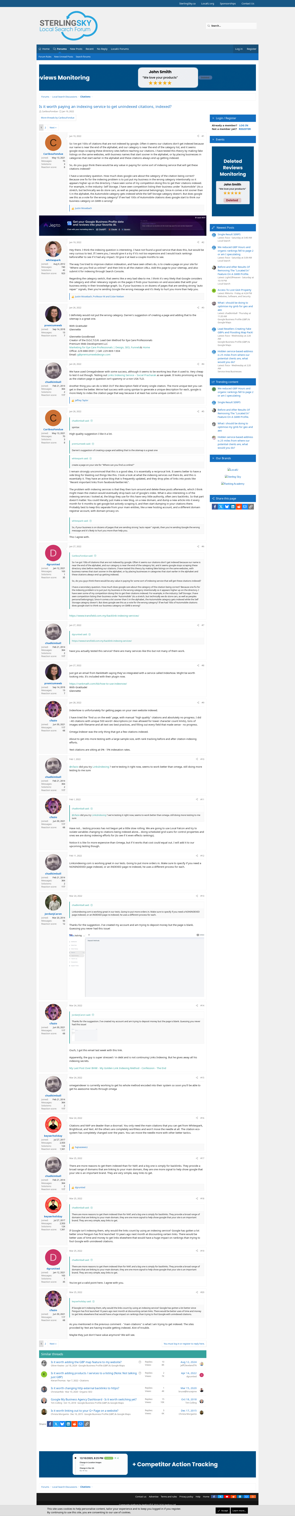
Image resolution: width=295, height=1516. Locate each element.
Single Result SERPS (229, 234)
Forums (62, 48)
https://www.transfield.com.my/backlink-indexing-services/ (104, 615)
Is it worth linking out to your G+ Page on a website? (84, 1411)
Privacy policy (186, 1496)
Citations (84, 1380)
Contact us (140, 1496)
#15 (202, 1077)
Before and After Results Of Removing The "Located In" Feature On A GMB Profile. (234, 270)
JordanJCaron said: (81, 1014)
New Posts (76, 48)
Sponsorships (228, 3)
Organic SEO (86, 1391)
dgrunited (191, 1376)
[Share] (198, 136)
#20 (202, 1292)
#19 (202, 1250)
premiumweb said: (81, 443)
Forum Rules (45, 56)
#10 (202, 759)
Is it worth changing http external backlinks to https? (85, 1388)
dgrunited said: (79, 634)
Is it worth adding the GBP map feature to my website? (86, 1362)
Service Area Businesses (230, 371)
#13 (202, 895)
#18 (202, 1198)
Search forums (83, 56)
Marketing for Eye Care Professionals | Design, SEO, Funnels (104, 347)
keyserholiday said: (81, 1301)
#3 (203, 307)
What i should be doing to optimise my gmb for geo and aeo (235, 306)
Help (198, 1496)
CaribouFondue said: (82, 555)
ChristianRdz (57, 1391)
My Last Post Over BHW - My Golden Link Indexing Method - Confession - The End (117, 1068)
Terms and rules (169, 1496)
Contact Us (248, 3)
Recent (90, 48)
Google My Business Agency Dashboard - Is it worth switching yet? (94, 1399)
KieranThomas (58, 1380)
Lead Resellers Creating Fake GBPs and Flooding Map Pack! (235, 330)
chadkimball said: (80, 420)
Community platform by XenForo (147, 1504)
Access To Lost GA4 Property (234, 290)
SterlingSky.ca (187, 3)
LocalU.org (207, 3)
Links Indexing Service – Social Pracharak (132, 375)
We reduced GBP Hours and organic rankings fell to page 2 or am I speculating (236, 250)
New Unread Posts (63, 56)
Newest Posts (225, 227)
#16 (202, 1117)
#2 (203, 242)
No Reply (102, 48)
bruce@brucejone (188, 1391)
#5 (203, 411)
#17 (202, 1158)
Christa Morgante (60, 1414)
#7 (203, 625)
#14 (202, 1005)
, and (99, 296)
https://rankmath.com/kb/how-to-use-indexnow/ (98, 683)
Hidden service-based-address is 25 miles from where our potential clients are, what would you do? (235, 356)
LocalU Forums (120, 48)
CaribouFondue (50, 111)
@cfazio (73, 766)
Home (46, 48)
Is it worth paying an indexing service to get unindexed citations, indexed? (105, 106)
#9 (203, 702)
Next (52, 127)
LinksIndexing (101, 766)
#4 (203, 363)
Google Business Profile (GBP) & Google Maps (102, 1365)
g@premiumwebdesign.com (93, 354)
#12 (202, 855)
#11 (202, 799)
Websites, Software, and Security (234, 296)
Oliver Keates (57, 1365)
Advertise (153, 1496)
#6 (203, 546)
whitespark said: (80, 458)
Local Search (224, 240)
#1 (203, 136)
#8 (203, 665)
